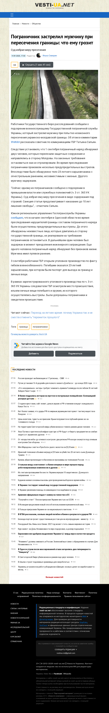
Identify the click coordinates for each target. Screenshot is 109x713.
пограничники (40, 326)
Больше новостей (54, 577)
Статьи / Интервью (19, 609)
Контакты (67, 593)
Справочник (16, 641)
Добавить (34, 353)
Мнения (14, 613)
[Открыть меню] (12, 15)
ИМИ (84, 616)
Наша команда (53, 593)
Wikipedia (67, 674)
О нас (15, 593)
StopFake (83, 622)
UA (14, 64)
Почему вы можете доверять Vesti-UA (29, 334)
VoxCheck (43, 625)
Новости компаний (20, 618)
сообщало (17, 217)
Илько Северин (50, 55)
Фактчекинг (80, 593)
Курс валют (16, 637)
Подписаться (75, 353)
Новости (15, 604)
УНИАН (15, 142)
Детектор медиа (46, 619)
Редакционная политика (32, 593)
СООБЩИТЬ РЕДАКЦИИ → (66, 649)
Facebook (58, 674)
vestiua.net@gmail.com (66, 653)
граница (23, 326)
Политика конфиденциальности (46, 596)
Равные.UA (15, 623)
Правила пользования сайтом (77, 596)
